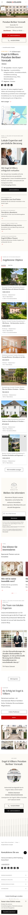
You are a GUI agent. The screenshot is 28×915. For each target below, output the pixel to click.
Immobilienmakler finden (7, 884)
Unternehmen (4, 888)
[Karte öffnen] (14, 115)
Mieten (10, 265)
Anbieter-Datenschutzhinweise (14, 795)
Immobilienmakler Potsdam (9, 47)
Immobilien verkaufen (7, 879)
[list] (14, 576)
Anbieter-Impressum (14, 792)
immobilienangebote (6, 875)
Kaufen (3, 265)
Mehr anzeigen (5, 531)
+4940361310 (5, 864)
